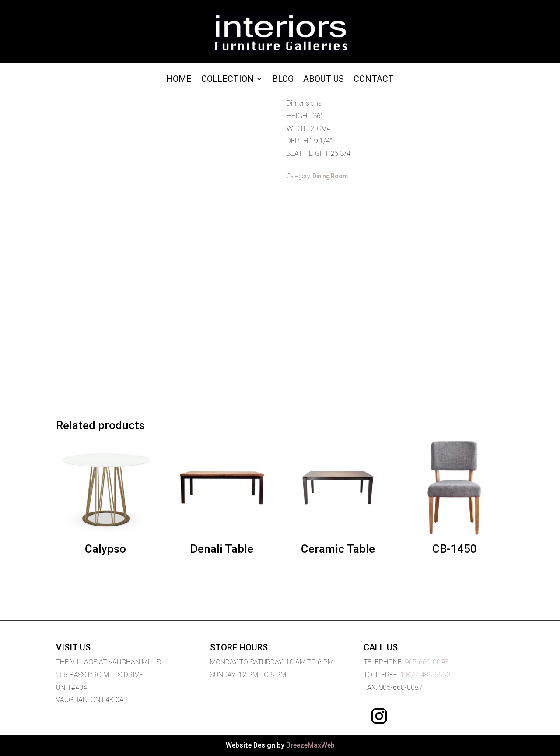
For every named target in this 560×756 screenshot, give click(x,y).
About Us (323, 80)
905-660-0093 (426, 662)
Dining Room (330, 176)
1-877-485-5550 (425, 675)
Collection (227, 80)
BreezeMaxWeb (310, 745)
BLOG (283, 80)
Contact (374, 80)
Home (179, 80)
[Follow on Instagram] (379, 716)
